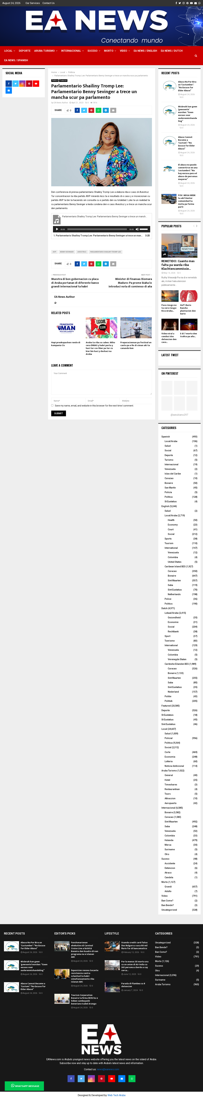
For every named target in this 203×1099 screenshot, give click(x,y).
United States (174, 562)
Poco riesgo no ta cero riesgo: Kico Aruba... (169, 308)
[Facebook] (71, 1078)
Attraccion (170, 798)
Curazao (169, 478)
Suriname (170, 849)
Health (171, 520)
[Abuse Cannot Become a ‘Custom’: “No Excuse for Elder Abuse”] (169, 141)
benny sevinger (67, 252)
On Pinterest (169, 373)
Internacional (71, 50)
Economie (173, 622)
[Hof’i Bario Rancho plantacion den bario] (188, 296)
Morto (108, 50)
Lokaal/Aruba (171, 613)
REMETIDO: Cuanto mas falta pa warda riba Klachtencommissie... (178, 264)
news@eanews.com (108, 1069)
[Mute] (137, 229)
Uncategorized (169, 910)
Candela (169, 877)
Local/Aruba (171, 441)
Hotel (167, 780)
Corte (167, 752)
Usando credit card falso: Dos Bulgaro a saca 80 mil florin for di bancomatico (134, 945)
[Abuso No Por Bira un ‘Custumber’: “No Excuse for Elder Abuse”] (169, 85)
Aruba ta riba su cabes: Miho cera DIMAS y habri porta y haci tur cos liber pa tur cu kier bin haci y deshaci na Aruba (100, 348)
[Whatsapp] (131, 1078)
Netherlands (174, 594)
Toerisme (170, 640)
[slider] (144, 229)
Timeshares (171, 784)
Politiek (168, 701)
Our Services (33, 3)
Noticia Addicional (174, 766)
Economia (170, 757)
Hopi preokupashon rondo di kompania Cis (65, 344)
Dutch (164, 608)
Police (168, 599)
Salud (168, 446)
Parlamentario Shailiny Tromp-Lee (105, 252)
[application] (101, 229)
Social (168, 450)
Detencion (170, 868)
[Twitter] (81, 1078)
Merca (168, 845)
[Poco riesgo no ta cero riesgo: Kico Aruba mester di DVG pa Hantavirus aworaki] (170, 296)
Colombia (173, 557)
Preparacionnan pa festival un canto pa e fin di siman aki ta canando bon (135, 345)
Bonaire (169, 483)
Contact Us (49, 3)
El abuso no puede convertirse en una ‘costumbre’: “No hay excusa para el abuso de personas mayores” (187, 172)
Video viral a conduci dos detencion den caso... (169, 338)
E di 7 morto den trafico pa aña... (188, 335)
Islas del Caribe (173, 473)
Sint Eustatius (175, 589)
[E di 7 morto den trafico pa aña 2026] (188, 324)
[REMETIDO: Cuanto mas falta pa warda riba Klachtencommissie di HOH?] (179, 246)
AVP (54, 252)
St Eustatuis (167, 715)
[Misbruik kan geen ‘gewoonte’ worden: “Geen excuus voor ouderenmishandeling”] (169, 110)
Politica (55, 80)
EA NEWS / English (145, 50)
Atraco (168, 872)
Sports (168, 538)
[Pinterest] (101, 1078)
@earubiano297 (179, 414)
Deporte (24, 50)
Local (8, 50)
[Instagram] (91, 1078)
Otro (167, 854)
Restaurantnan (172, 789)
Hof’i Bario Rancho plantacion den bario (188, 309)
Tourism (169, 543)
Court (171, 529)
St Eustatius (171, 501)
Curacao (172, 571)
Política (169, 497)
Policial (169, 738)
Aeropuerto (171, 803)
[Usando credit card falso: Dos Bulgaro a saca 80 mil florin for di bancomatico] (112, 946)
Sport (167, 636)
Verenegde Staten (177, 659)
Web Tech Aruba (116, 1095)
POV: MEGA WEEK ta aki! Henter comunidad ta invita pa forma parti (187, 201)
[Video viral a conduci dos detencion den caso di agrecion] (170, 324)
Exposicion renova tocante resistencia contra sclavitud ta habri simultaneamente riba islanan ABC (84, 976)
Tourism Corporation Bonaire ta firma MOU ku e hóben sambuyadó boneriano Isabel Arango (84, 999)
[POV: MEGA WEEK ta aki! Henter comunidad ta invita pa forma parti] (169, 199)
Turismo (169, 460)
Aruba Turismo (44, 50)
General (169, 775)
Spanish (165, 436)
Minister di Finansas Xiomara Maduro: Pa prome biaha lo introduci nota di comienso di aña (130, 283)
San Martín (170, 487)
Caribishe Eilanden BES (177, 664)
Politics (169, 603)
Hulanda (169, 840)
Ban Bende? (167, 905)
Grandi (168, 886)
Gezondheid (174, 617)
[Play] (57, 229)
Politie (168, 696)
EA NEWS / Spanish (16, 60)
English (165, 506)
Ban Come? (167, 900)
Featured (63, 80)
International (171, 548)
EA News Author (61, 103)
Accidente (170, 863)
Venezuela (170, 469)
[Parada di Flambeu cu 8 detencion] (112, 987)
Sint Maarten (174, 580)
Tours (168, 794)
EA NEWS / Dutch (172, 50)
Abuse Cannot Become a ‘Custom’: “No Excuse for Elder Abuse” (186, 143)
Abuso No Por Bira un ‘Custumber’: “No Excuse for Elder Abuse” (187, 86)
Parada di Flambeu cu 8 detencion (133, 985)
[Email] (121, 1078)
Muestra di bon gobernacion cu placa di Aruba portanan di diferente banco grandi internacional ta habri (75, 283)
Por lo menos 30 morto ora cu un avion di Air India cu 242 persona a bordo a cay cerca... (134, 966)
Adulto (168, 891)
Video (123, 50)
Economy (173, 524)
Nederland (173, 691)
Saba (170, 585)
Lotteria (169, 761)
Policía (168, 492)
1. (98, 235)
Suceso (93, 50)
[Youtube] (111, 1078)
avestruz (82, 252)
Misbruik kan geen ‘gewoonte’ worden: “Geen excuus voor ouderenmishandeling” (187, 114)
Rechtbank (173, 631)
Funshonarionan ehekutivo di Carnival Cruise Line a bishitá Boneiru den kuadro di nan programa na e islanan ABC (84, 950)
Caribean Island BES (175, 566)
